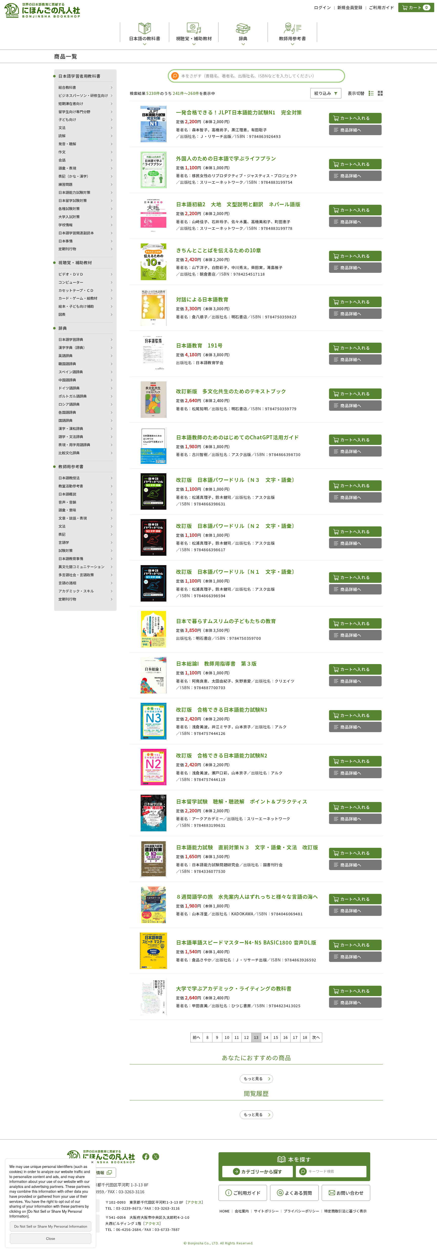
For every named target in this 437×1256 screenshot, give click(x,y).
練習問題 (65, 184)
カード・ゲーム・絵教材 (77, 298)
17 (295, 1037)
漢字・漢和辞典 (70, 428)
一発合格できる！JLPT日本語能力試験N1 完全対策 (239, 112)
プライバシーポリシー (301, 1210)
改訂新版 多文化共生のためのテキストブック (231, 391)
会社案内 (242, 1210)
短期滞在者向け (70, 103)
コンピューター (70, 282)
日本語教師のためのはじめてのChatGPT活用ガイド (237, 437)
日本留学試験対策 (72, 200)
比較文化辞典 (69, 452)
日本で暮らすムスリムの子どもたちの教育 (226, 621)
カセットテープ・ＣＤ (76, 290)
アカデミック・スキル (76, 590)
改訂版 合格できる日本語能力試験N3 (221, 709)
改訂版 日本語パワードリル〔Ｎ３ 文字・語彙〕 (236, 479)
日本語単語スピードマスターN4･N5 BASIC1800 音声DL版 (246, 942)
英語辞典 (65, 355)
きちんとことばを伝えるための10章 (218, 250)
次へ (316, 1037)
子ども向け (67, 119)
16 (285, 1037)
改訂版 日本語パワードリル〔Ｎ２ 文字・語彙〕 (236, 525)
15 (275, 1037)
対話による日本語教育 (202, 299)
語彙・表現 (67, 168)
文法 (61, 127)
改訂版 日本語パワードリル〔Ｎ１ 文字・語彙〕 (236, 571)
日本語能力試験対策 (74, 192)
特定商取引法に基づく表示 (345, 1210)
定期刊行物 (67, 248)
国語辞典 (65, 420)
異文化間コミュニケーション (81, 566)
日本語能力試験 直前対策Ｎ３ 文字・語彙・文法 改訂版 (247, 847)
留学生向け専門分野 (74, 111)
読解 (61, 135)
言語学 (63, 542)
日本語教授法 (69, 477)
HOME (225, 1210)
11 (236, 1037)
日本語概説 (67, 494)
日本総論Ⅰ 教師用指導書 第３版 (216, 663)
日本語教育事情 (70, 558)
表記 (61, 534)
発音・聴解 (67, 143)
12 (246, 1037)
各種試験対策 (69, 208)
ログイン (322, 7)
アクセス (194, 1202)
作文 (61, 151)
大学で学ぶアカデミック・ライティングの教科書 (234, 988)
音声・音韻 (67, 502)
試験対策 (65, 550)
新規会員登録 (350, 7)
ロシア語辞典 (69, 404)
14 (266, 1037)
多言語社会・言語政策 (76, 574)
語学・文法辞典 (70, 436)
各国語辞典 (67, 412)
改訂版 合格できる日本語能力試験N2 (221, 755)
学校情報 (65, 224)
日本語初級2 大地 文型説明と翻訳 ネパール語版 (238, 204)
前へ (197, 1037)
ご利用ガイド (381, 7)
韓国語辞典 (67, 363)
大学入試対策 (69, 216)
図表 (61, 314)
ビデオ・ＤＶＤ (70, 274)
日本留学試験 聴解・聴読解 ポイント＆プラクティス (241, 801)
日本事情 (65, 240)
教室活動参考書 (70, 485)
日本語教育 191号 (199, 345)
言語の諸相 (67, 582)
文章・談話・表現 (72, 518)
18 (305, 1037)
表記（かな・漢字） (74, 176)
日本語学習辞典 (70, 339)
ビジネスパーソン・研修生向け (83, 95)
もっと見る (253, 1078)
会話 (61, 159)
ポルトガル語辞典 (72, 396)
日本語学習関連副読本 (76, 232)
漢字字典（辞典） (72, 347)
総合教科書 (67, 87)
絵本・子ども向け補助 (76, 306)
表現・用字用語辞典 (74, 444)
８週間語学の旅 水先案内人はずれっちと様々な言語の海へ (247, 896)
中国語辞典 (67, 379)
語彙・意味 (67, 509)
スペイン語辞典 (70, 371)
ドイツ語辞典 (69, 387)
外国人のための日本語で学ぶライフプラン (226, 158)
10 (227, 1037)
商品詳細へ (350, 130)
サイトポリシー (266, 1210)
